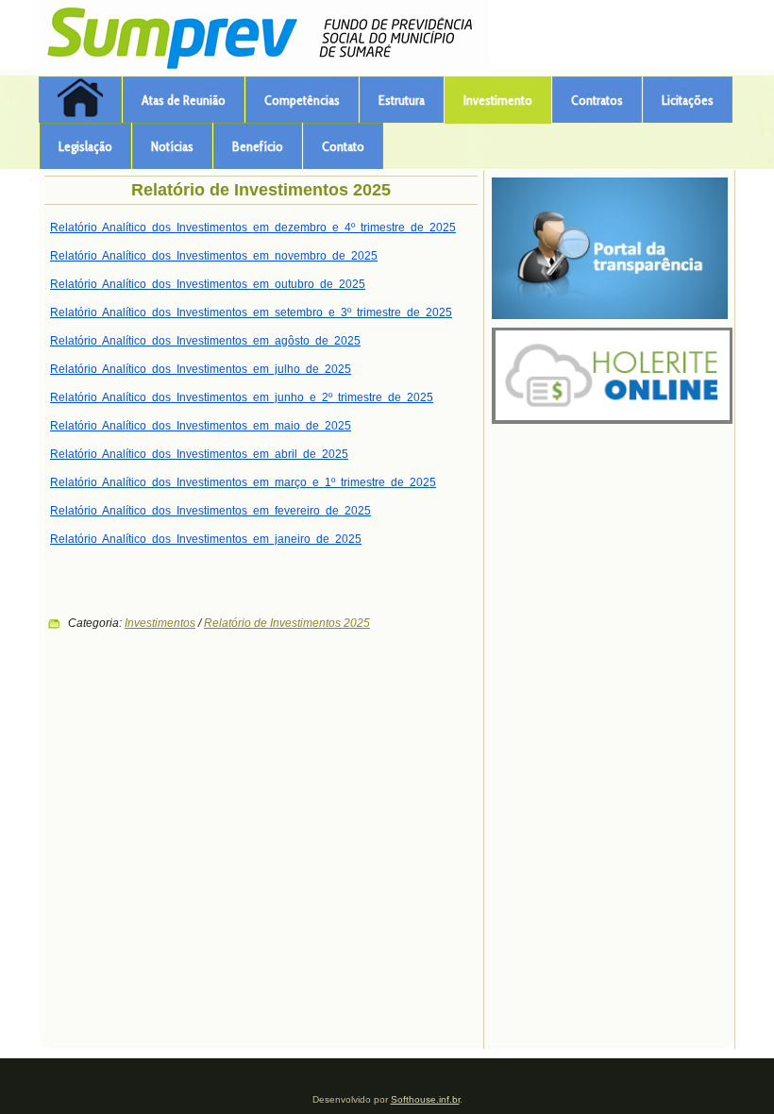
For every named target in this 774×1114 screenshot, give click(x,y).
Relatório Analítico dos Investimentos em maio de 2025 (200, 425)
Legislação (85, 146)
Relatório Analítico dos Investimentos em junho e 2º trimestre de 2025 (241, 397)
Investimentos (160, 623)
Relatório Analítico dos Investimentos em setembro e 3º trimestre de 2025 (251, 312)
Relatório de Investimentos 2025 (261, 189)
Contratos (597, 100)
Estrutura (402, 100)
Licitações (688, 100)
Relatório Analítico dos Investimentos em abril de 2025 (199, 454)
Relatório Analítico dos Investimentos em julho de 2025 (200, 369)
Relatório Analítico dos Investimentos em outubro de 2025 (207, 284)
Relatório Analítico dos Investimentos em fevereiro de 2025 (210, 510)
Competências (302, 100)
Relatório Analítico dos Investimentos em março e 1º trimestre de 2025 (243, 482)
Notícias (172, 146)
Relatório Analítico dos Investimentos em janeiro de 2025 (206, 539)
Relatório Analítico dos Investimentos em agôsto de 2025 (205, 340)
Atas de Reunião (184, 100)
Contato (343, 146)
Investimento (497, 100)
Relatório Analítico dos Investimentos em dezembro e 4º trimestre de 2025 (253, 227)
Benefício (257, 146)
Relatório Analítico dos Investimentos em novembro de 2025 (214, 255)
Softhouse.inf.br (425, 1099)
